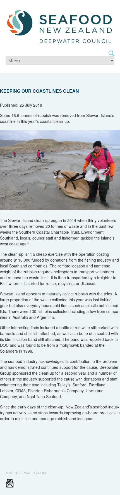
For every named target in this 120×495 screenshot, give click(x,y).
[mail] (10, 483)
